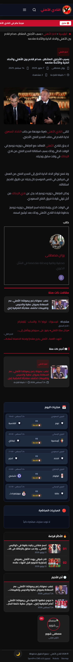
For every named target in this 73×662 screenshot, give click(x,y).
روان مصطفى (55, 255)
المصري (9, 131)
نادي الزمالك (19, 193)
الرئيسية (63, 33)
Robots (56, 658)
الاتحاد (17, 131)
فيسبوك (53, 321)
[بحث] (34, 10)
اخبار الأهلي (49, 33)
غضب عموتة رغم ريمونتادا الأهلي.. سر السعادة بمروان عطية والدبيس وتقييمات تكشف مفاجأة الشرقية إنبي (28, 374)
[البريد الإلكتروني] (61, 277)
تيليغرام (22, 321)
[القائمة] (24, 10)
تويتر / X (42, 321)
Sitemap (65, 658)
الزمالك (65, 156)
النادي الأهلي (54, 131)
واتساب (32, 321)
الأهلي (50, 145)
